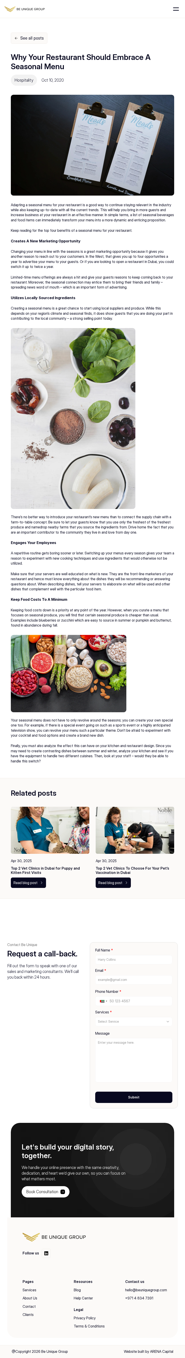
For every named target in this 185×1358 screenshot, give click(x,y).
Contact (29, 1306)
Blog (77, 1290)
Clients (28, 1314)
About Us (30, 1298)
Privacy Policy (85, 1318)
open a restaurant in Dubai (136, 261)
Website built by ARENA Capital (148, 1351)
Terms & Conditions (89, 1326)
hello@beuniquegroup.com (146, 1290)
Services (29, 1290)
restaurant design (140, 745)
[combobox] (103, 1001)
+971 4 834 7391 (139, 1298)
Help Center (83, 1298)
